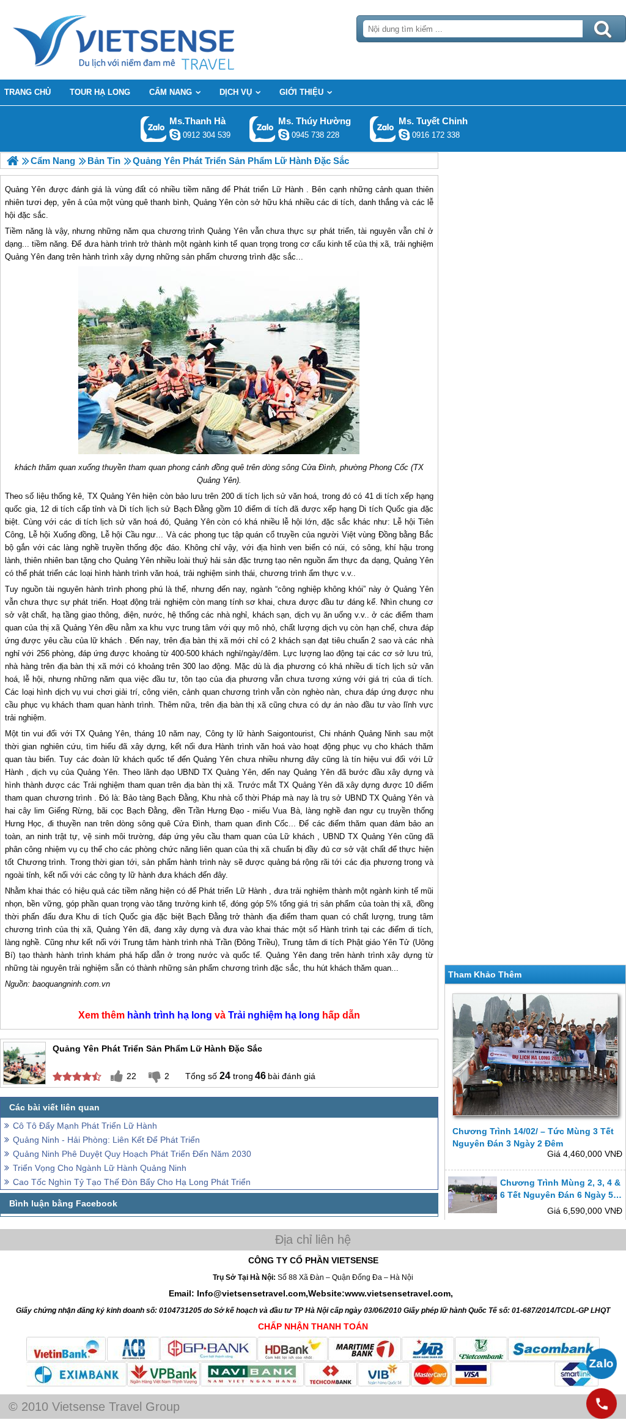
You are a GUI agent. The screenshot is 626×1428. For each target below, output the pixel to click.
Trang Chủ (154, 40)
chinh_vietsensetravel (404, 135)
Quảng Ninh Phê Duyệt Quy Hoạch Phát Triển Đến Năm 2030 (132, 1154)
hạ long (194, 1015)
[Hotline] (601, 1403)
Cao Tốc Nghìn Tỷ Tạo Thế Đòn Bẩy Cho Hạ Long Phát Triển (132, 1182)
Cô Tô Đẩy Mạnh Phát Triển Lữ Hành (85, 1126)
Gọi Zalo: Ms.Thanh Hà (154, 129)
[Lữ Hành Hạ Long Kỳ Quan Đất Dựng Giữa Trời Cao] (12, 160)
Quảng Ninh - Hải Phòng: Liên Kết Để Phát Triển (106, 1140)
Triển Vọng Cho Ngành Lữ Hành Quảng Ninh (99, 1168)
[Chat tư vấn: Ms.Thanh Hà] (175, 135)
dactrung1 (284, 135)
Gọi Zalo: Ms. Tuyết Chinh (383, 129)
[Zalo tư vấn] (601, 1363)
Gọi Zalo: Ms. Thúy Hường (262, 129)
